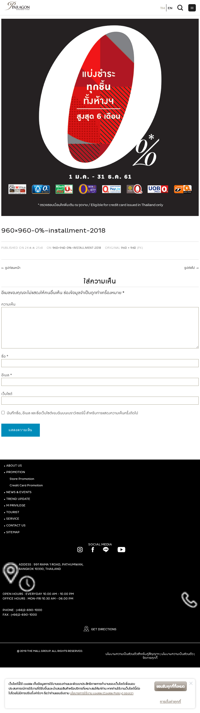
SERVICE (11, 518)
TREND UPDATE (17, 499)
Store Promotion (21, 479)
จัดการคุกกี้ (150, 658)
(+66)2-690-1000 (29, 610)
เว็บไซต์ (6, 394)
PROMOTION (14, 472)
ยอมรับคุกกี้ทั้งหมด (171, 686)
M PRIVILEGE (15, 505)
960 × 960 (128, 248)
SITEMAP (12, 532)
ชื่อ (4, 356)
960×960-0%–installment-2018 (77, 248)
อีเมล (6, 375)
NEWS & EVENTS (18, 492)
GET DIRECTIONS (103, 629)
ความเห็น (8, 304)
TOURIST (11, 512)
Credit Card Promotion (26, 485)
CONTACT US (15, 525)
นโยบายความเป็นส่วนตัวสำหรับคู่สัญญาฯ (132, 654)
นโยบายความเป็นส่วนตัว (177, 654)
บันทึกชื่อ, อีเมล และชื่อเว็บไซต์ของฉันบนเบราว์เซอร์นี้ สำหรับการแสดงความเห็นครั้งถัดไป (72, 413)
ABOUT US (13, 465)
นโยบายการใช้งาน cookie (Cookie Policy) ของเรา (101, 693)
